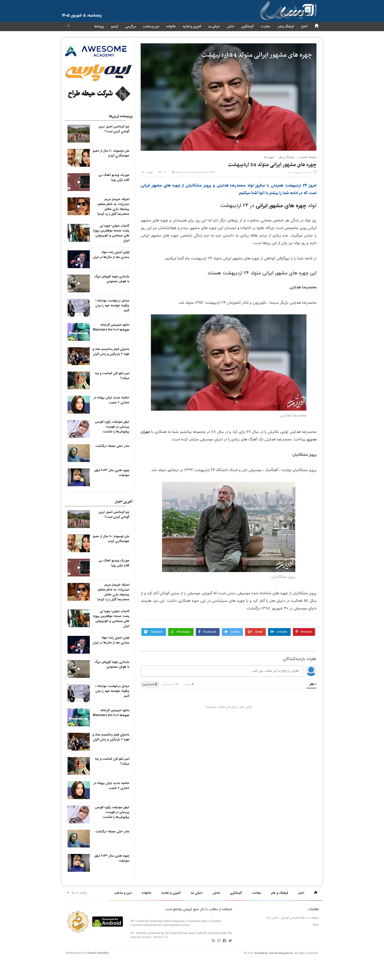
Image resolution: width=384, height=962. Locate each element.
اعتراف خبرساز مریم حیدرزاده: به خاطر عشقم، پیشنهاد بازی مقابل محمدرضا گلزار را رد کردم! (113, 206)
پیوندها (99, 26)
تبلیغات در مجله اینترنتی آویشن (300, 917)
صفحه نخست (307, 157)
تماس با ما (272, 917)
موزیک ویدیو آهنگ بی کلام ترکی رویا (113, 177)
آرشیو (114, 26)
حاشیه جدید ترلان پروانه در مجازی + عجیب (111, 400)
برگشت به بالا (79, 893)
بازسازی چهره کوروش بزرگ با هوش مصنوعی (111, 279)
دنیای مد (214, 26)
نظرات (150, 173)
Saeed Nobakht (98, 953)
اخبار (304, 26)
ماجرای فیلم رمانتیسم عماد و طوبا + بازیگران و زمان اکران (110, 351)
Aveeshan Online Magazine (273, 953)
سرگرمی (130, 26)
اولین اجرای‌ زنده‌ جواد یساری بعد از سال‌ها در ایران (111, 254)
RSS (316, 925)
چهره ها (269, 157)
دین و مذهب (151, 26)
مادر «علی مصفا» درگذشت (112, 446)
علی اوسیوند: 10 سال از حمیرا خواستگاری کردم (111, 153)
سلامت (265, 26)
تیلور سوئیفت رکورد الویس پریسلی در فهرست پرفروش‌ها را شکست (112, 426)
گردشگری (247, 26)
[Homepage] (316, 26)
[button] (68, 26)
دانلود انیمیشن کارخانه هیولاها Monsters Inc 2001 (111, 327)
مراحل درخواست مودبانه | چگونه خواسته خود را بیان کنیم (112, 305)
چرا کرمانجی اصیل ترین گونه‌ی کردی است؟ (113, 129)
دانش (230, 26)
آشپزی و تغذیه (192, 26)
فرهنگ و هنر (285, 26)
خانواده (171, 26)
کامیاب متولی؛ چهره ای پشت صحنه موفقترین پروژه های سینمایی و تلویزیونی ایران (111, 233)
